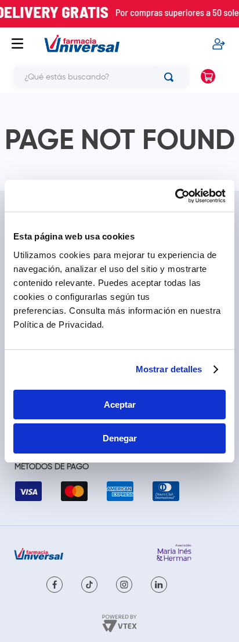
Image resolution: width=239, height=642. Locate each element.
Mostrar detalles (169, 369)
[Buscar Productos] (171, 77)
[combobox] (97, 77)
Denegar (120, 438)
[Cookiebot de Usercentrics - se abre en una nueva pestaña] (175, 196)
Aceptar (120, 404)
